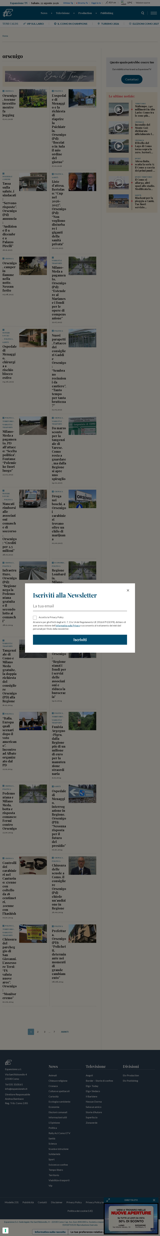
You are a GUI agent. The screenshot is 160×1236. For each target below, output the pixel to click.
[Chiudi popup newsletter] (128, 590)
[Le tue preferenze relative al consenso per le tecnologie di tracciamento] (5, 1231)
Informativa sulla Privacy (68, 625)
